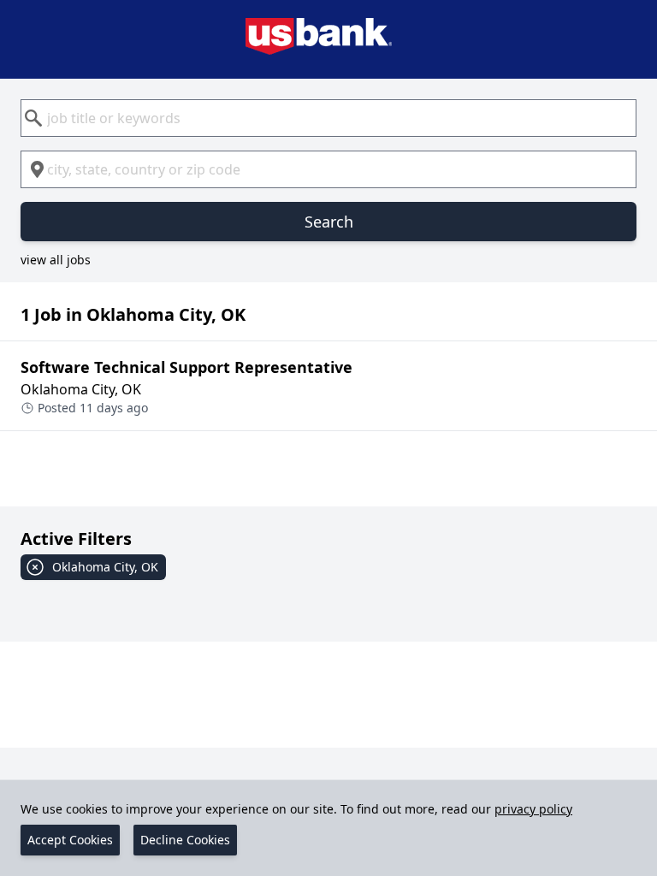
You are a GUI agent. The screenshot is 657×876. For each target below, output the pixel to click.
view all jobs (56, 260)
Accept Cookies (70, 840)
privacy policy (533, 809)
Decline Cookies (185, 840)
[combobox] (328, 118)
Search (329, 221)
